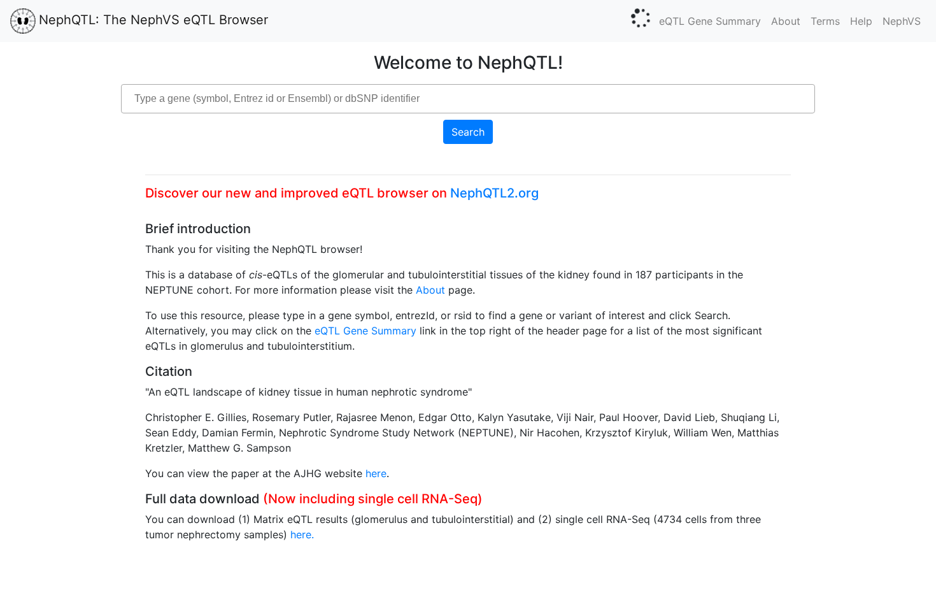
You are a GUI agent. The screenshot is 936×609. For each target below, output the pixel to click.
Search (468, 131)
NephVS (902, 21)
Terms (825, 21)
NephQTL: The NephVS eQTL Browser (153, 19)
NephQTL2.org (494, 193)
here (375, 473)
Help (861, 21)
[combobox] (468, 98)
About (785, 21)
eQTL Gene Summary (710, 21)
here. (302, 534)
